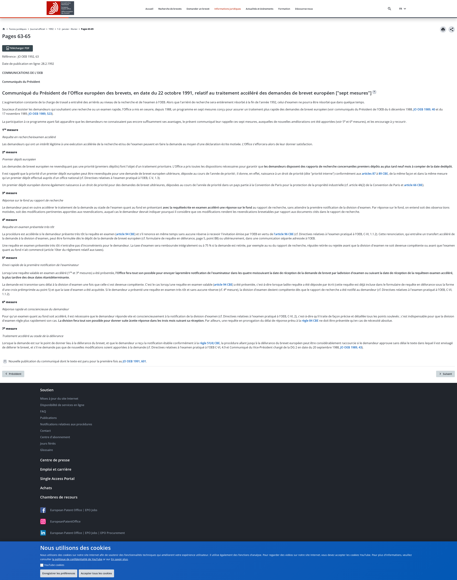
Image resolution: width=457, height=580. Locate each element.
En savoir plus (119, 559)
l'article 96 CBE (284, 234)
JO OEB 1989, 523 (40, 114)
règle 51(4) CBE (210, 343)
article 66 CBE (413, 185)
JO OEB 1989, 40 (424, 109)
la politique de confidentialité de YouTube (77, 559)
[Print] (443, 29)
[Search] (390, 9)
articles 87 (369, 174)
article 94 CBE (125, 234)
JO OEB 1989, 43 (351, 347)
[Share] (451, 29)
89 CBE (383, 174)
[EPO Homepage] (60, 8)
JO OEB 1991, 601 (134, 361)
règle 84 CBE (310, 321)
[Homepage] (3, 29)
